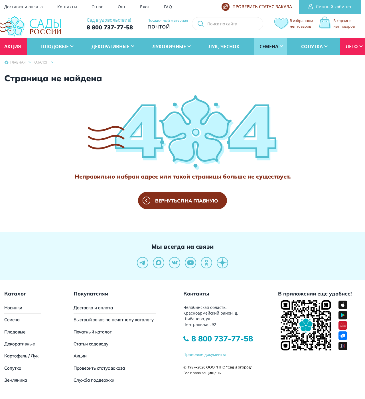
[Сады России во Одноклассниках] (206, 262)
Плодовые (14, 332)
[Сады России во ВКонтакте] (174, 262)
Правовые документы (204, 354)
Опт (122, 7)
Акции (80, 356)
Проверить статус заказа (99, 368)
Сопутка (12, 368)
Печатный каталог (93, 332)
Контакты (67, 7)
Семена (12, 319)
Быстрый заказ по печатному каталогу (114, 319)
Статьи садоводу (91, 344)
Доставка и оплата (23, 7)
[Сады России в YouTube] (190, 262)
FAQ (168, 7)
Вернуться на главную (186, 201)
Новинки (13, 307)
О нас (97, 7)
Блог (144, 7)
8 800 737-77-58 (222, 338)
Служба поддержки (94, 380)
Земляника (15, 380)
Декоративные (19, 344)
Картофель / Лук (21, 356)
